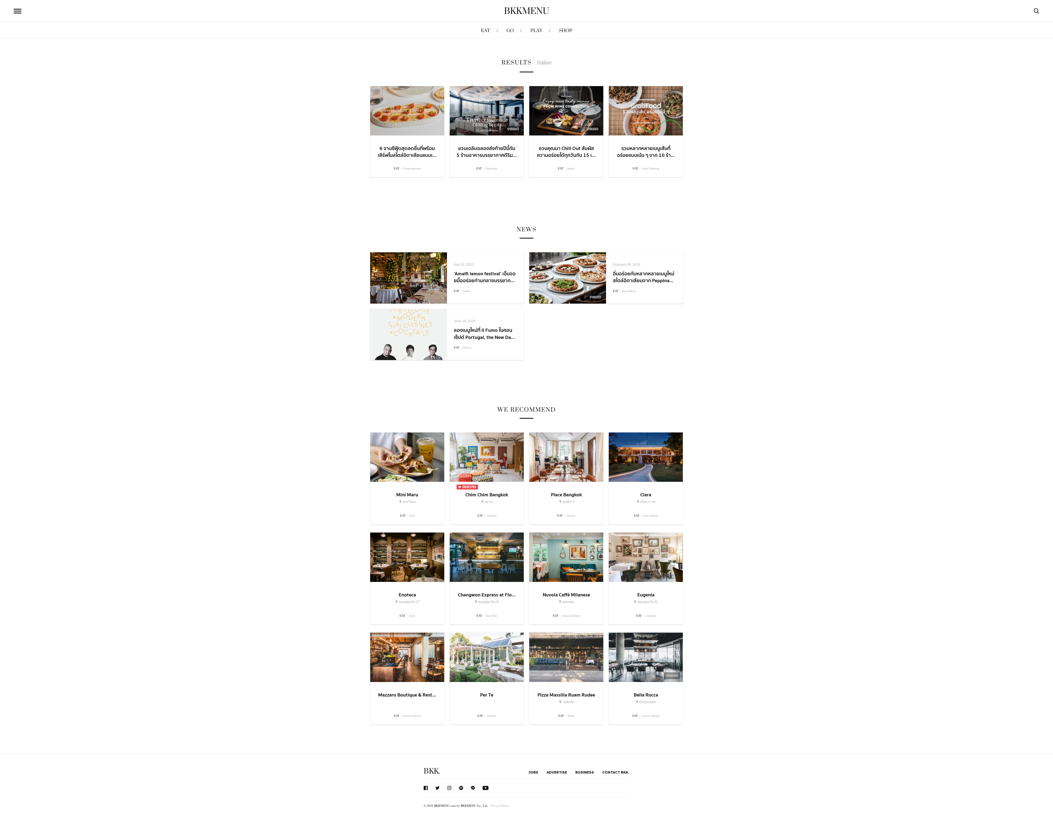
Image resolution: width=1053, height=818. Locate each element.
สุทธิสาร (568, 501)
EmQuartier (647, 702)
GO (510, 30)
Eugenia (646, 595)
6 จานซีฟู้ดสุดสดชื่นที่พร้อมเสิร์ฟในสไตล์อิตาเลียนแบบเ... (407, 152)
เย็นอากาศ (647, 501)
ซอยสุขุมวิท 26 (488, 602)
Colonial (651, 615)
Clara (645, 495)
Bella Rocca (646, 695)
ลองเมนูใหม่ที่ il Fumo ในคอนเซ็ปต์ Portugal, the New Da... (484, 333)
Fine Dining (650, 515)
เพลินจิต (568, 702)
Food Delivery (650, 168)
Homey (571, 515)
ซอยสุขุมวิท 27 (409, 602)
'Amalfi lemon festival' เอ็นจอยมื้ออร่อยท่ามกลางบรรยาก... (485, 277)
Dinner (467, 347)
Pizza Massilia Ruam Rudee (566, 695)
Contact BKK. (615, 772)
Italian (571, 168)
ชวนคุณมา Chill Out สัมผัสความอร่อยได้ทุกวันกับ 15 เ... (566, 152)
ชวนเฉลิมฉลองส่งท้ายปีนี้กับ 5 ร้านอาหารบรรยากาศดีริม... (487, 152)
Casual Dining (571, 615)
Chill (412, 515)
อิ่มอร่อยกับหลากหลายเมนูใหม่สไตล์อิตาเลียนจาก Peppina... (643, 277)
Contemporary (412, 168)
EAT (485, 30)
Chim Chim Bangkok (486, 495)
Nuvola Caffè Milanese (566, 595)
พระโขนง (409, 501)
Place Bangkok (566, 495)
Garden (491, 715)
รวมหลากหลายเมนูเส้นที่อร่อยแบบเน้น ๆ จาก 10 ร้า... (646, 152)
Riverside (491, 168)
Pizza (571, 715)
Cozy (412, 615)
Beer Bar (491, 615)
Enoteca (407, 595)
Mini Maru (407, 495)
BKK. (432, 771)
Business (584, 772)
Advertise (557, 772)
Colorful (491, 515)
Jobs (533, 772)
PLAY (536, 30)
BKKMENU (526, 11)
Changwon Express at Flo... (487, 595)
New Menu (629, 291)
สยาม (488, 501)
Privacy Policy (500, 805)
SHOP (565, 30)
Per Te (486, 695)
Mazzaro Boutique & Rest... (407, 695)
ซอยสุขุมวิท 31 (647, 602)
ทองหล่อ (568, 602)
